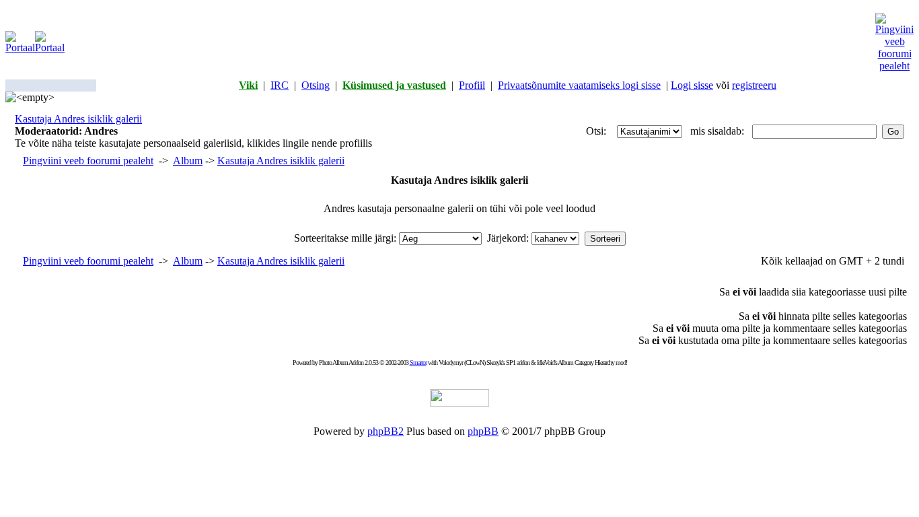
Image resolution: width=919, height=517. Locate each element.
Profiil (472, 85)
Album (188, 160)
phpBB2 (385, 431)
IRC (279, 85)
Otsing (315, 85)
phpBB (483, 431)
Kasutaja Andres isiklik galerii (78, 119)
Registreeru (754, 85)
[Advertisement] (470, 42)
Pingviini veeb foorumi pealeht (88, 160)
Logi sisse (692, 85)
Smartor (418, 362)
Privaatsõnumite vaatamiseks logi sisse (579, 85)
